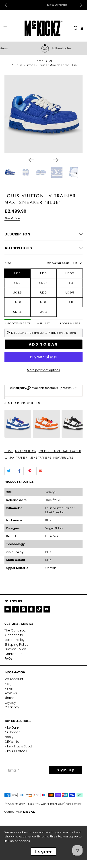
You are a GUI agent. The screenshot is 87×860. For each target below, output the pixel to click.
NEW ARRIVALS (63, 457)
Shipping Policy (16, 644)
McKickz (20, 804)
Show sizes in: (58, 263)
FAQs (8, 658)
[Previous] (31, 160)
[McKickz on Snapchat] (31, 609)
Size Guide (12, 218)
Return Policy (14, 640)
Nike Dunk (11, 727)
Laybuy (10, 702)
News (8, 688)
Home (39, 60)
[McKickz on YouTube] (47, 609)
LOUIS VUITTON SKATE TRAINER (60, 451)
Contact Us (13, 654)
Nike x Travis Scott (18, 746)
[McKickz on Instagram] (23, 609)
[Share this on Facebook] (19, 471)
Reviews (10, 693)
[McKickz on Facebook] (15, 609)
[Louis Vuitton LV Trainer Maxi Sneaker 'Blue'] (18, 435)
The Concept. (15, 630)
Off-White (11, 741)
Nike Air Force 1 (15, 751)
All (50, 60)
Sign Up (66, 770)
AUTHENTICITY (18, 248)
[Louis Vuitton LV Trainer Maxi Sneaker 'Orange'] (46, 435)
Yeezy (8, 737)
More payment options (43, 370)
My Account (13, 679)
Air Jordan (12, 732)
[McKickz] (43, 28)
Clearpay (11, 707)
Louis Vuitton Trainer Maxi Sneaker (60, 510)
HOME (8, 451)
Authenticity (13, 635)
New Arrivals (43, 5)
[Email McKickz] (7, 609)
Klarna (9, 698)
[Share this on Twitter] (8, 471)
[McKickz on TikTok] (39, 609)
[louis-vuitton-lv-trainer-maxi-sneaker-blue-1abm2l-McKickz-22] (43, 114)
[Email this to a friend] (40, 471)
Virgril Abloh (54, 528)
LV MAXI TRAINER (15, 457)
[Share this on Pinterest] (30, 471)
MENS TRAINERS (40, 457)
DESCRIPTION (17, 234)
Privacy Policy (15, 649)
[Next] (55, 160)
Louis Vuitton (54, 536)
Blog (8, 684)
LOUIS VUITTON (25, 451)
